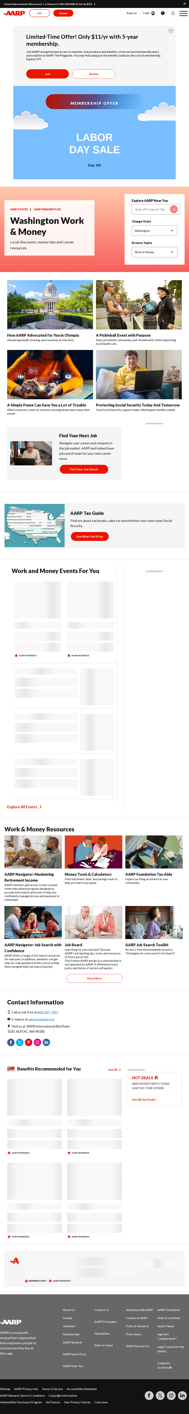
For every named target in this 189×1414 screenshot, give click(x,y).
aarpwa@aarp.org (41, 1019)
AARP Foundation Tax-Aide (148, 874)
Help (163, 13)
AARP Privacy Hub (26, 1389)
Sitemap (5, 1389)
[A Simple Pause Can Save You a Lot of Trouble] (50, 374)
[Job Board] (93, 922)
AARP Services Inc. (138, 1346)
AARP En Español (105, 1321)
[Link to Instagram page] (171, 1395)
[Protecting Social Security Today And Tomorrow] (139, 374)
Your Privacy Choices (77, 1402)
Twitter (19, 1042)
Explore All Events (22, 807)
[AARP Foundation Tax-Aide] (154, 851)
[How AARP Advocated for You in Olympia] (50, 304)
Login (146, 12)
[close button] (171, 31)
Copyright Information (63, 1395)
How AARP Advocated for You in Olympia (43, 335)
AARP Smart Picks (74, 1354)
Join (47, 74)
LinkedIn (46, 1042)
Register (132, 13)
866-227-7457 (47, 1012)
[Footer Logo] (20, 1322)
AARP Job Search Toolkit (147, 945)
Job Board (73, 945)
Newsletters (102, 1333)
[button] (173, 13)
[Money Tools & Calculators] (93, 851)
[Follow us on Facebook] (149, 1395)
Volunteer (69, 1326)
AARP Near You (73, 1366)
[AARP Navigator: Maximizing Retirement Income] (33, 851)
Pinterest (28, 1042)
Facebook (11, 1042)
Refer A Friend (103, 1345)
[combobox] (156, 209)
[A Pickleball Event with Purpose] (139, 304)
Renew (94, 74)
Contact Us (101, 1310)
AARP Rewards (72, 1342)
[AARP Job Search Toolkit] (154, 922)
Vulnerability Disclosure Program (21, 1402)
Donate (67, 1318)
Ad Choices (53, 1402)
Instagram (37, 1042)
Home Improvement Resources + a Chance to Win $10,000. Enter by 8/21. (48, 4)
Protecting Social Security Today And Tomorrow (138, 405)
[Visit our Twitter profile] (160, 1395)
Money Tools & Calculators (88, 874)
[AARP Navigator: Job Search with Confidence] (33, 922)
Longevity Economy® (164, 1365)
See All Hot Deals (143, 1099)
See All (112, 1069)
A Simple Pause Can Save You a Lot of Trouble (46, 405)
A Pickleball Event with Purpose (123, 335)
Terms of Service (52, 1389)
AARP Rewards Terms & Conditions (22, 1395)
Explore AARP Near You (150, 201)
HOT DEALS (142, 1078)
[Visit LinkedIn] (182, 1395)
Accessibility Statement (82, 1389)
